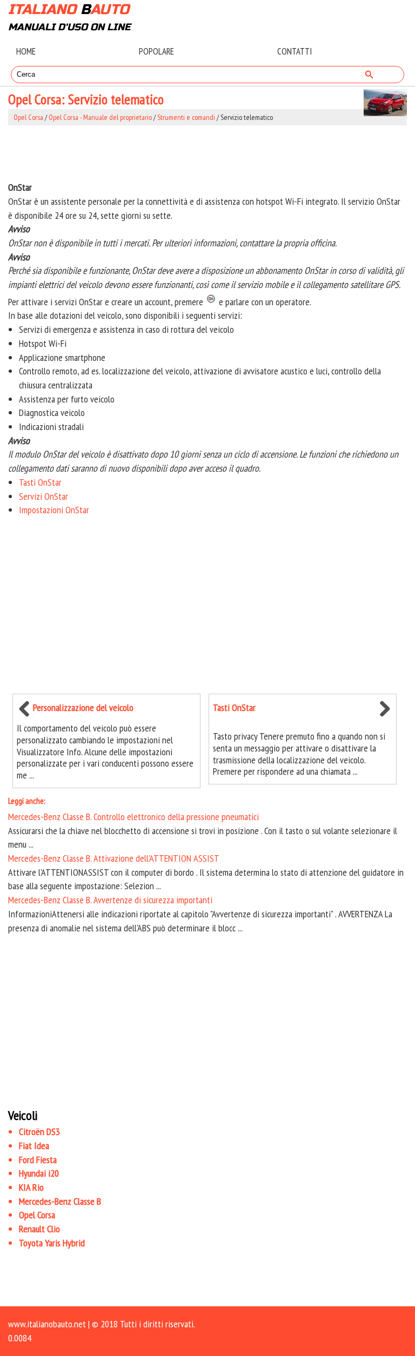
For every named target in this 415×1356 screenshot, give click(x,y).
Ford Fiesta (38, 1159)
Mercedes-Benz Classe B (60, 1201)
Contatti (294, 51)
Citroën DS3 (39, 1131)
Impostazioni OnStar (54, 510)
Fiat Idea (34, 1145)
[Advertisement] (207, 153)
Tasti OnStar (40, 482)
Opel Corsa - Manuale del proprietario (100, 117)
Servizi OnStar (43, 496)
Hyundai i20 (39, 1173)
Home (26, 51)
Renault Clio (39, 1229)
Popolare (156, 51)
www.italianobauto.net (47, 1324)
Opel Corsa (28, 117)
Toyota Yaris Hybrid (52, 1243)
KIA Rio (31, 1187)
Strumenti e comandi (186, 117)
